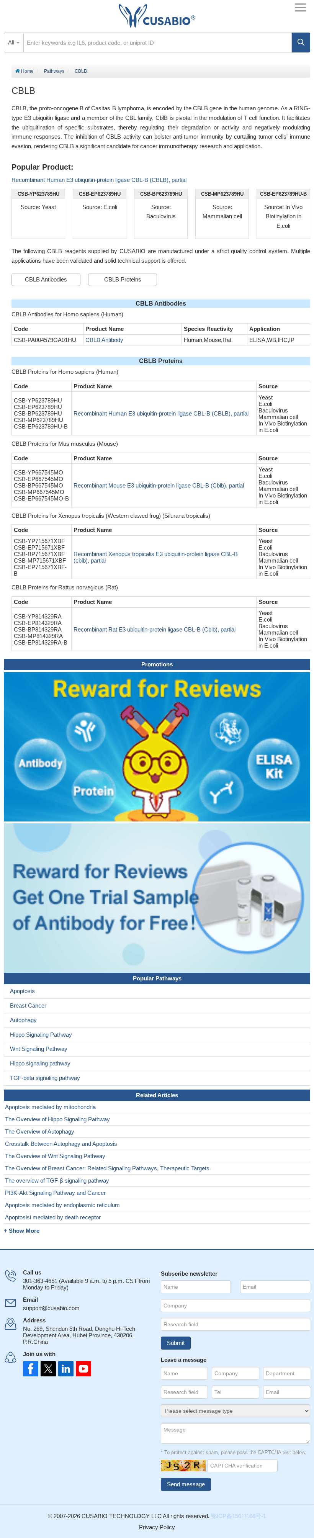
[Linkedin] (64, 1368)
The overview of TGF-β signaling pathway (57, 1180)
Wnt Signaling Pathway (38, 1049)
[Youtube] (81, 1368)
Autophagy (23, 1020)
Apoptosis (22, 991)
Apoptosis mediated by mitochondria (50, 1107)
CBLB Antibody (104, 340)
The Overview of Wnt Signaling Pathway (55, 1156)
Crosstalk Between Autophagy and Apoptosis (61, 1143)
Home (27, 71)
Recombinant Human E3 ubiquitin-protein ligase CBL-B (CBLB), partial (98, 180)
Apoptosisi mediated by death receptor (53, 1217)
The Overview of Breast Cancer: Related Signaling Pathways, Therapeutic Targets (107, 1168)
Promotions (157, 664)
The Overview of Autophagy (39, 1131)
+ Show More (21, 1230)
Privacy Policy (157, 1527)
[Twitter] (47, 1368)
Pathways (54, 71)
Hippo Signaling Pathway (41, 1034)
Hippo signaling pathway (40, 1063)
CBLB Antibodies (46, 279)
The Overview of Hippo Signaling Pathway (57, 1119)
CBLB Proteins (122, 279)
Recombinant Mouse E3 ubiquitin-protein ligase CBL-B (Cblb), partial (159, 485)
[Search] (301, 42)
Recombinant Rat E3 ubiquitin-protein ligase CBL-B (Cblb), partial (155, 629)
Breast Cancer (28, 1005)
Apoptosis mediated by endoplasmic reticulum (62, 1205)
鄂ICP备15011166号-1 (238, 1516)
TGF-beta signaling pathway (45, 1078)
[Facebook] (30, 1368)
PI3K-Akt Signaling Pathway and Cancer (55, 1192)
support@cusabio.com (51, 1308)
